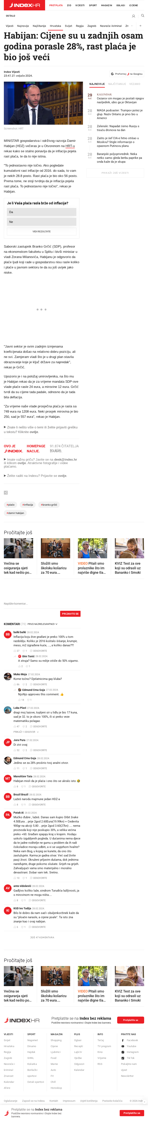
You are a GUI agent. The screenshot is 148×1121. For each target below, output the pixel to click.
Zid (69, 5)
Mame (54, 1064)
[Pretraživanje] (141, 16)
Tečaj (101, 1040)
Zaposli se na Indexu (33, 1100)
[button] (8, 547)
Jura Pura (19, 740)
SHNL (30, 1058)
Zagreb (91, 26)
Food (53, 1058)
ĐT (20, 656)
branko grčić (49, 504)
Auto (53, 1070)
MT (7, 778)
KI (7, 910)
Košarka (32, 1064)
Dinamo (31, 1046)
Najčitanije (39, 26)
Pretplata (56, 5)
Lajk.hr (78, 1052)
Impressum (69, 1100)
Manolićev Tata (22, 776)
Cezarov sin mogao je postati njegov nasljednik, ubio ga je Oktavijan (120, 98)
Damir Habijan (15, 513)
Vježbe (78, 1058)
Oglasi (120, 5)
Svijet (68, 26)
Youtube (131, 1046)
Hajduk (31, 1052)
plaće (10, 504)
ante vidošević (22, 885)
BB (8, 634)
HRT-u (70, 146)
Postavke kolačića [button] (112, 1100)
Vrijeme (102, 1058)
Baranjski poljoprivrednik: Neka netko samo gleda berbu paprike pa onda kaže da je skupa (119, 157)
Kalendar (9, 1081)
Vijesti (80, 5)
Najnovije (23, 26)
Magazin (57, 1034)
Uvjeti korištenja (89, 1100)
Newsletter (127, 1075)
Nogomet (32, 1040)
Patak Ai (18, 812)
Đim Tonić (28, 656)
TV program (104, 1046)
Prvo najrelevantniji (41, 624)
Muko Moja (20, 674)
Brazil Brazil (20, 794)
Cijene (133, 5)
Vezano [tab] (134, 84)
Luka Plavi (19, 707)
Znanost (8, 1075)
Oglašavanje (10, 1100)
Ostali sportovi (35, 1081)
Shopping (56, 1040)
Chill (53, 1081)
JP (8, 742)
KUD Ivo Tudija (22, 908)
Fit (52, 1075)
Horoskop (56, 1087)
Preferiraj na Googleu (128, 74)
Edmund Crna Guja (33, 689)
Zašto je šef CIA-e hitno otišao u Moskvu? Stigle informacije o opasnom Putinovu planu (118, 142)
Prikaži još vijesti (115, 173)
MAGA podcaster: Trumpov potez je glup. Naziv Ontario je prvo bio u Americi (120, 114)
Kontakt (54, 1100)
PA (8, 815)
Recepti (78, 1046)
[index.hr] (24, 5)
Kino (100, 1052)
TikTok (131, 1058)
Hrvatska (55, 26)
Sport (93, 5)
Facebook (132, 1040)
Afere (7, 1087)
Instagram (133, 1052)
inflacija (27, 504)
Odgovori (79, 1064)
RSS (100, 1064)
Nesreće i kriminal (111, 26)
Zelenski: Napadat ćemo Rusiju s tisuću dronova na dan (118, 128)
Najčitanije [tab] (117, 84)
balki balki (19, 632)
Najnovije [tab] (97, 84)
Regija (80, 26)
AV (8, 888)
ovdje (22, 463)
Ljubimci (56, 1052)
